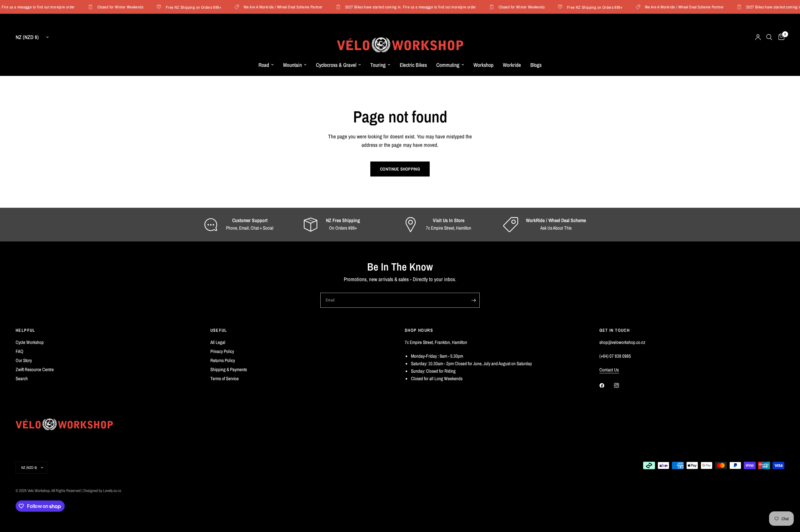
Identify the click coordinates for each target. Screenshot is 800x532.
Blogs (536, 64)
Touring (378, 64)
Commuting (447, 64)
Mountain (292, 64)
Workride (512, 64)
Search (22, 378)
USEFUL (218, 330)
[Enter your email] (473, 300)
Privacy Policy (222, 351)
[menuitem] (266, 64)
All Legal (217, 342)
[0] (779, 37)
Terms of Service (224, 378)
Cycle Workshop (30, 342)
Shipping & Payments (228, 369)
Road (263, 64)
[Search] (769, 37)
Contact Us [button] (609, 369)
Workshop (483, 64)
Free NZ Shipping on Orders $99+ (189, 7)
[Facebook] (606, 385)
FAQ (19, 351)
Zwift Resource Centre (35, 369)
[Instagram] (621, 385)
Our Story (24, 360)
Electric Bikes (413, 64)
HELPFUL (25, 330)
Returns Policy (222, 360)
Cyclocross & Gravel (336, 64)
